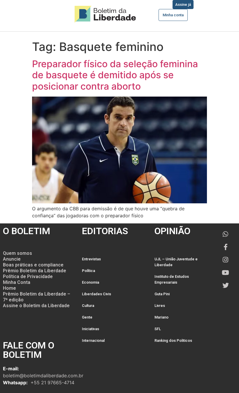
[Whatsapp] (225, 234)
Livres (159, 305)
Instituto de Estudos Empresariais (171, 279)
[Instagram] (225, 259)
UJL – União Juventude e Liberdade (176, 262)
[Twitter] (225, 285)
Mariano (161, 317)
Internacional (93, 340)
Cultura (88, 305)
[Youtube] (225, 272)
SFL (157, 329)
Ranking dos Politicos (173, 340)
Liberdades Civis (96, 294)
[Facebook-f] (225, 247)
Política (88, 270)
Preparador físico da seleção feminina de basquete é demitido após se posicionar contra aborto (115, 75)
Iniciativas (90, 329)
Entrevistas (91, 259)
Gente (87, 317)
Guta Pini (162, 294)
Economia (90, 282)
